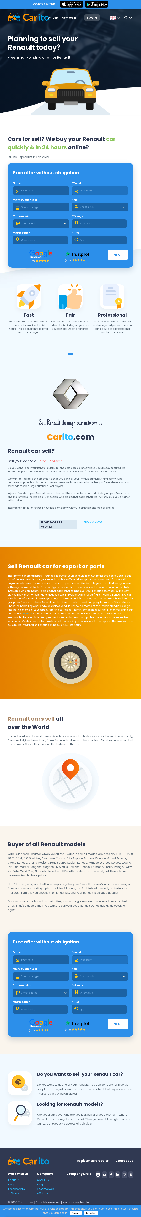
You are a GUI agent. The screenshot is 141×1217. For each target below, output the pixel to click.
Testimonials (16, 1189)
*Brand (17, 183)
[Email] (124, 1174)
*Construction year (25, 199)
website (27, 613)
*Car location (21, 232)
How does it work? (52, 524)
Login (92, 18)
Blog (11, 1185)
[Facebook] (111, 1174)
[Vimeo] (130, 1174)
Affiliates (13, 1193)
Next (118, 255)
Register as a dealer (93, 1160)
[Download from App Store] (71, 4)
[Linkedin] (117, 1174)
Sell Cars (53, 17)
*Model (76, 183)
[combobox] (100, 207)
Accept (75, 1213)
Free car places (93, 521)
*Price (75, 232)
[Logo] (24, 17)
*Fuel (75, 199)
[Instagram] (98, 1174)
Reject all (91, 1213)
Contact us (69, 17)
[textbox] (100, 207)
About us (14, 1180)
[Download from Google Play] (96, 4)
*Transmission (22, 216)
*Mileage (77, 216)
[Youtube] (104, 1174)
